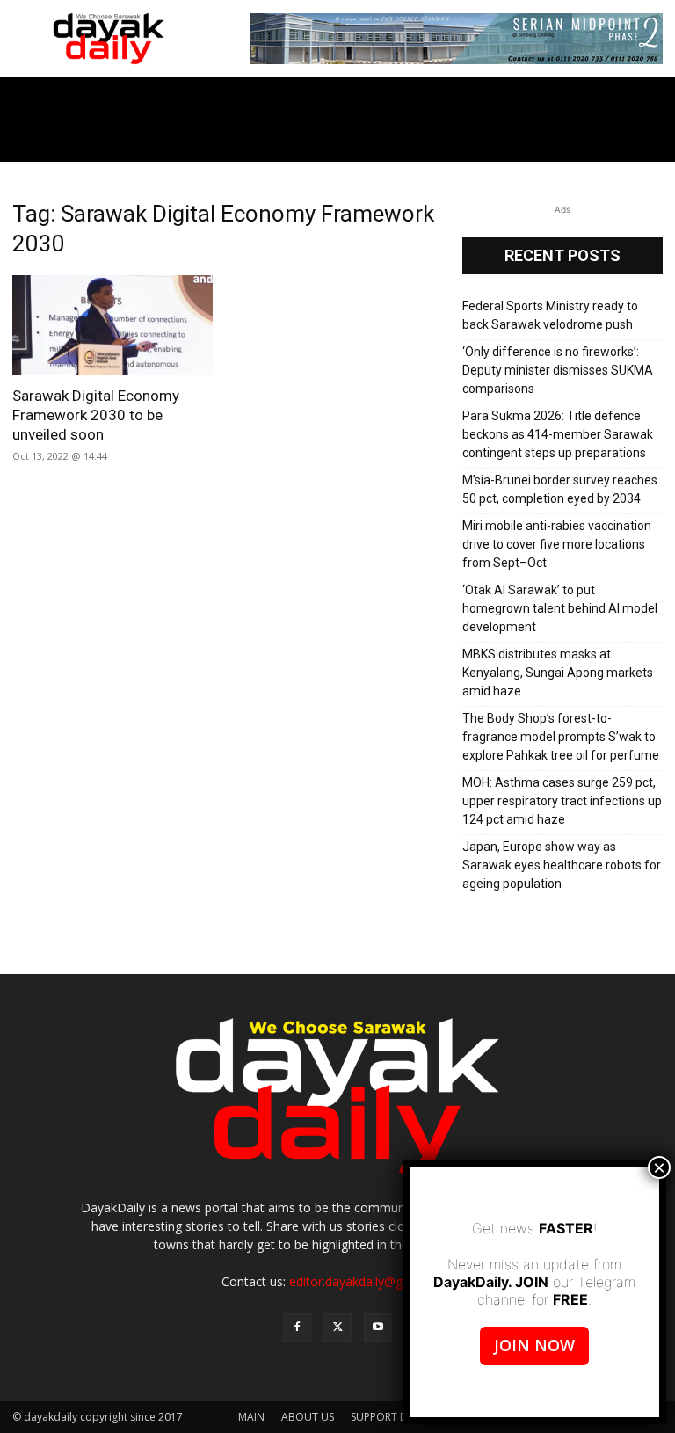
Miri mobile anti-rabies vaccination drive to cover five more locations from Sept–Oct (556, 544)
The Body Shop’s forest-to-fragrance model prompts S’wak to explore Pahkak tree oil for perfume (560, 736)
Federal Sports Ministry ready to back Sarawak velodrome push (550, 315)
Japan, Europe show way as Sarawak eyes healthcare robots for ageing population (561, 865)
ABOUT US (307, 1416)
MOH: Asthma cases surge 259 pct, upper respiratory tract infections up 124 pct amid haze (562, 800)
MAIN (251, 1416)
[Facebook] (297, 1327)
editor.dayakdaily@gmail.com (371, 1281)
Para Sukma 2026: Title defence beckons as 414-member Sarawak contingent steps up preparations (557, 434)
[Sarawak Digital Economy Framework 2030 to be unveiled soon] (112, 325)
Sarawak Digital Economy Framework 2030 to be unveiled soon (95, 415)
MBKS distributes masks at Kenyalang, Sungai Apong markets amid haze (557, 672)
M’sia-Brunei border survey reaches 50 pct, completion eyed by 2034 (559, 489)
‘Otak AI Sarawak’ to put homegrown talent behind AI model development (559, 608)
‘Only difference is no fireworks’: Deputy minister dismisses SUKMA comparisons (557, 370)
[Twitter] (337, 1327)
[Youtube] (378, 1327)
